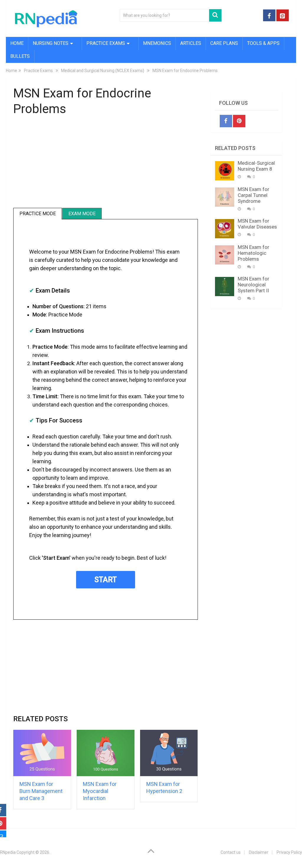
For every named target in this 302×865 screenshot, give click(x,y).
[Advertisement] (106, 165)
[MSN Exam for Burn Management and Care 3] (42, 753)
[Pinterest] (239, 121)
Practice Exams (105, 43)
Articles (190, 43)
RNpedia (8, 852)
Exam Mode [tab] (82, 213)
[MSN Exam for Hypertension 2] (169, 753)
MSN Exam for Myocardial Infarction (99, 791)
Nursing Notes (50, 43)
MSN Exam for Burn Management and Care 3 (41, 791)
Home (17, 43)
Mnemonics (157, 43)
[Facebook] (226, 121)
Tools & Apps (263, 43)
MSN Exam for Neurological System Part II (253, 284)
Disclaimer (258, 852)
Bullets (20, 56)
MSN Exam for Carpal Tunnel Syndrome (253, 195)
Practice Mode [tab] (37, 213)
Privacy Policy (289, 852)
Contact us (231, 852)
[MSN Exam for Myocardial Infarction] (105, 753)
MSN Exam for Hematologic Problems (253, 253)
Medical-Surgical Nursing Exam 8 (256, 166)
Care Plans (224, 43)
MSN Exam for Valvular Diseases (257, 224)
